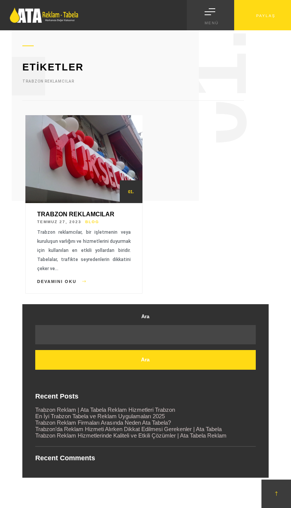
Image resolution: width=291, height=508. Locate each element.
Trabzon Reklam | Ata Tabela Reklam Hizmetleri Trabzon (105, 409)
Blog (92, 222)
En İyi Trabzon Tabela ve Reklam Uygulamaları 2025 (100, 416)
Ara (145, 316)
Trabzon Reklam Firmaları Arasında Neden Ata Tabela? (103, 422)
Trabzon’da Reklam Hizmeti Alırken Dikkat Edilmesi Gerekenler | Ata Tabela (128, 429)
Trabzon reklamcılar (75, 214)
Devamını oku (57, 281)
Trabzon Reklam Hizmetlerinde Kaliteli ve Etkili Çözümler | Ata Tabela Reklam (131, 435)
